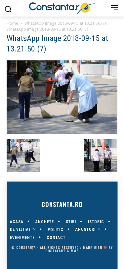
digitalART (55, 250)
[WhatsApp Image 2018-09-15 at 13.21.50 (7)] (62, 132)
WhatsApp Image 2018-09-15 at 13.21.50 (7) (65, 23)
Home (12, 23)
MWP (75, 250)
